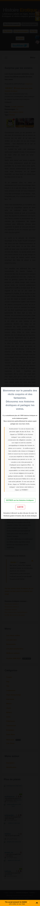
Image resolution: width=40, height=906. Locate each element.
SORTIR (20, 507)
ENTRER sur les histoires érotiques (20, 500)
